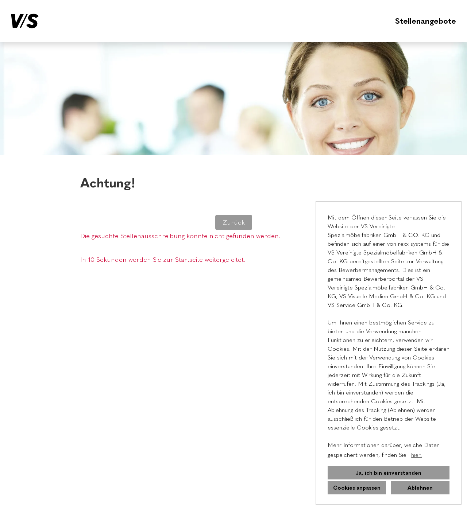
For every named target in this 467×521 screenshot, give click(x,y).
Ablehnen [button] (420, 488)
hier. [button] (416, 454)
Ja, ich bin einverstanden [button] (388, 473)
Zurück (234, 222)
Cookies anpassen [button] (357, 488)
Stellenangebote (425, 21)
